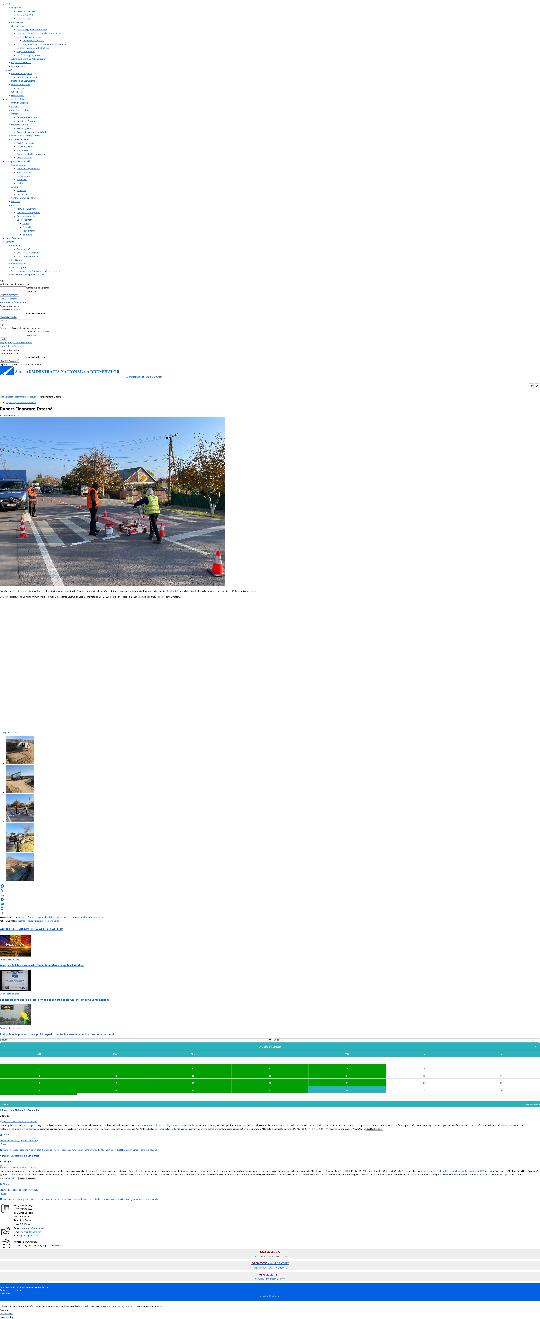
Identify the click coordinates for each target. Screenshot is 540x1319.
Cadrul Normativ (24, 219)
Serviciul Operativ (19, 267)
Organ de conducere (21, 62)
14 (347, 1075)
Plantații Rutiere (24, 157)
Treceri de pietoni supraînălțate (32, 132)
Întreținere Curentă (26, 121)
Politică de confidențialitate (13, 302)
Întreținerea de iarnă (27, 77)
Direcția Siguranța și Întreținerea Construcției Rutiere (42, 44)
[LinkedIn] (270, 895)
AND (8, 4)
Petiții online (17, 260)
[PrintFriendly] (270, 908)
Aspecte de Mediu (20, 139)
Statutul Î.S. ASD (24, 18)
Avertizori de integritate (28, 212)
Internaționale (23, 194)
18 (115, 1083)
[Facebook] (270, 886)
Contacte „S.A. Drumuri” (28, 252)
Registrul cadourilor (26, 216)
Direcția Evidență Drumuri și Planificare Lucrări (39, 33)
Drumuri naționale (19, 102)
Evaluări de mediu (25, 143)
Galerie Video (17, 95)
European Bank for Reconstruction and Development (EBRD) (456, 1170)
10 (38, 1075)
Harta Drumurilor (14, 238)
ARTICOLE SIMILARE (15, 929)
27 (270, 1090)
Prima (3, 396)
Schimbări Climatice (26, 146)
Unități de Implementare (28, 55)
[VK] (270, 904)
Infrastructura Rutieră (16, 99)
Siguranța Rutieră (19, 124)
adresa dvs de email (36, 313)
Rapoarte (15, 201)
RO (531, 385)
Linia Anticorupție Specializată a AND (28, 274)
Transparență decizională (18, 161)
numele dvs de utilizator (37, 287)
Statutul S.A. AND (25, 15)
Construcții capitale (20, 110)
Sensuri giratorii (24, 128)
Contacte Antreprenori (28, 256)
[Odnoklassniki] (270, 890)
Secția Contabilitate (26, 51)
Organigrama (17, 25)
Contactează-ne (19, 263)
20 (270, 1083)
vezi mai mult (6, 1313)
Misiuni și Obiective (26, 11)
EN (537, 385)
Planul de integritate (26, 208)
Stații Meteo (23, 150)
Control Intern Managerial (23, 197)
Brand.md (15, 1293)
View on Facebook (19, 1140)
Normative (22, 179)
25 (115, 1090)
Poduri (14, 106)
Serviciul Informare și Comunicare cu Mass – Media (35, 271)
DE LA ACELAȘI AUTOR (46, 929)
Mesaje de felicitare (20, 84)
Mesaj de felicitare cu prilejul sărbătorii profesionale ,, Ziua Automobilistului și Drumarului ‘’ (61, 917)
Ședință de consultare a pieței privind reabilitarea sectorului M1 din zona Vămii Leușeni (54, 999)
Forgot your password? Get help (16, 342)
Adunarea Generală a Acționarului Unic (29, 58)
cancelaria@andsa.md (32, 1228)
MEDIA (9, 69)
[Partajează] (270, 913)
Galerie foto (17, 91)
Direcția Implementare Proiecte (32, 29)
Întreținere (16, 113)
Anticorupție (17, 205)
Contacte (10, 241)
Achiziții (14, 186)
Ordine (20, 183)
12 (193, 1075)
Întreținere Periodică (27, 117)
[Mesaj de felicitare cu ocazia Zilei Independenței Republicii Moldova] (15, 955)
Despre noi (16, 7)
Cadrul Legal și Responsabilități (32, 153)
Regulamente (23, 175)
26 (193, 1090)
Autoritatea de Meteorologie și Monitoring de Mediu (169, 1125)
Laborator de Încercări (33, 40)
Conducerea (17, 22)
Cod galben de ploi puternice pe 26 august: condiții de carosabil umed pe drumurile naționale (57, 1034)
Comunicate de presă (21, 73)
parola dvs (31, 291)
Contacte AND (24, 249)
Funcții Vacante (18, 66)
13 (270, 1075)
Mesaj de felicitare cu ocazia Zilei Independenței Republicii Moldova (42, 965)
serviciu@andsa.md (31, 1231)
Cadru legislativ (18, 164)
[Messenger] (270, 899)
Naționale (21, 190)
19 (193, 1083)
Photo (6, 1134)
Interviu (20, 88)
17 (38, 1083)
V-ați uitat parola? (8, 298)
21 (347, 1083)
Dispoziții (26, 227)
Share (3, 1144)
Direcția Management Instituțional (33, 47)
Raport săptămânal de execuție (21, 396)
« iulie (5, 1104)
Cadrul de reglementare (28, 168)
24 (38, 1090)
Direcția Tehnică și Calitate (29, 36)
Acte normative (24, 172)
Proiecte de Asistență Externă (25, 135)
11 (115, 1075)
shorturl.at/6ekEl (8, 1178)
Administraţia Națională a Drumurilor (19, 1110)
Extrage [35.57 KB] (9, 732)
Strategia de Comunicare (23, 80)
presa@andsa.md (30, 1235)
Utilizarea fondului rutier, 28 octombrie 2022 (37, 920)
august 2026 (270, 1046)
